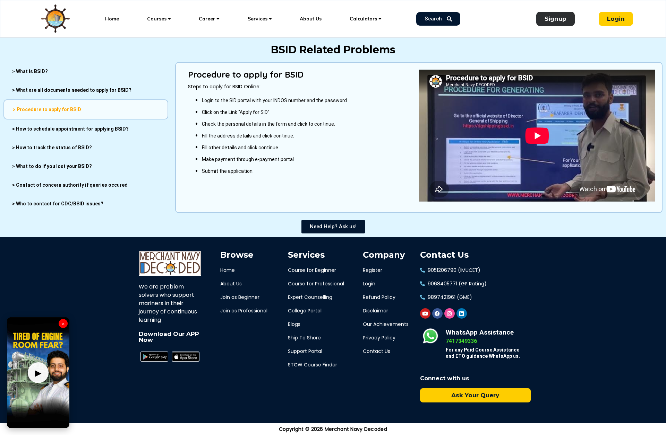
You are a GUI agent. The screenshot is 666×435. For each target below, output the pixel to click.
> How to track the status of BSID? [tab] (52, 147)
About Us (311, 19)
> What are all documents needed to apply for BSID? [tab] (71, 90)
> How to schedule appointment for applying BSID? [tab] (70, 129)
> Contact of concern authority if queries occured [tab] (70, 185)
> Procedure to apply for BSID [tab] (47, 109)
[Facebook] (437, 313)
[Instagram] (449, 313)
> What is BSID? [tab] (30, 71)
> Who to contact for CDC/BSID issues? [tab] (57, 203)
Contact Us (444, 255)
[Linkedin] (461, 313)
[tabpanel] (419, 135)
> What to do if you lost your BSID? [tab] (52, 166)
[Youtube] (425, 313)
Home (112, 19)
